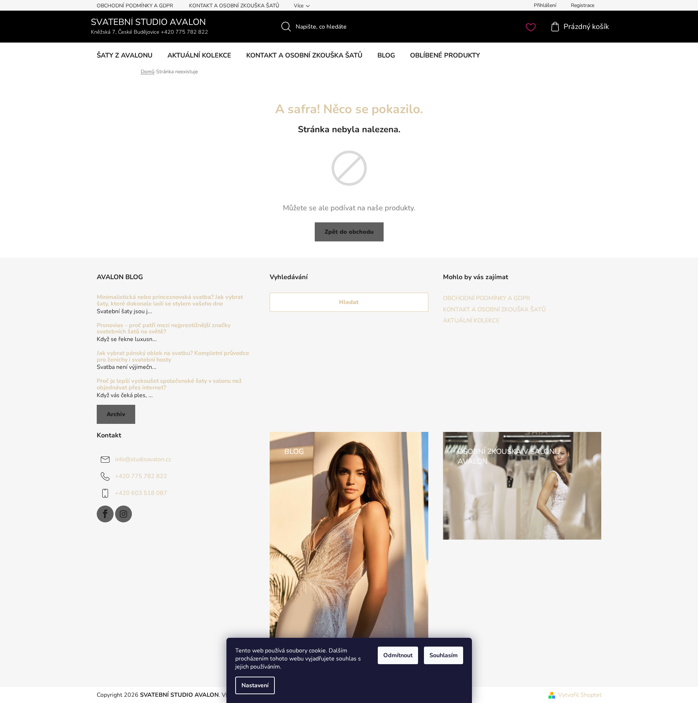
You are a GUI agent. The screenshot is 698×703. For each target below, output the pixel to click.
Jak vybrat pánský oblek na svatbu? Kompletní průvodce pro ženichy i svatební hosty (173, 356)
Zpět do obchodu (349, 232)
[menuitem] (124, 55)
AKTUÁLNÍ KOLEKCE (471, 321)
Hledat (349, 302)
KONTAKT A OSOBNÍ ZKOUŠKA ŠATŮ (234, 5)
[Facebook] (105, 514)
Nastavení (255, 685)
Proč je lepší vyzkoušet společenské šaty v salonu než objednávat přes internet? (169, 384)
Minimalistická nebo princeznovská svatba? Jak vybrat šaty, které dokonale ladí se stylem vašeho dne (170, 300)
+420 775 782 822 (141, 476)
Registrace (582, 5)
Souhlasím (443, 655)
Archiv (116, 414)
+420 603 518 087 (141, 493)
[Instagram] (123, 514)
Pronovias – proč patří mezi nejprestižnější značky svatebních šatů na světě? (163, 328)
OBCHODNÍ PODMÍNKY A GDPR (135, 5)
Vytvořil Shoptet (580, 695)
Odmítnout (398, 655)
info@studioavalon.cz (143, 459)
